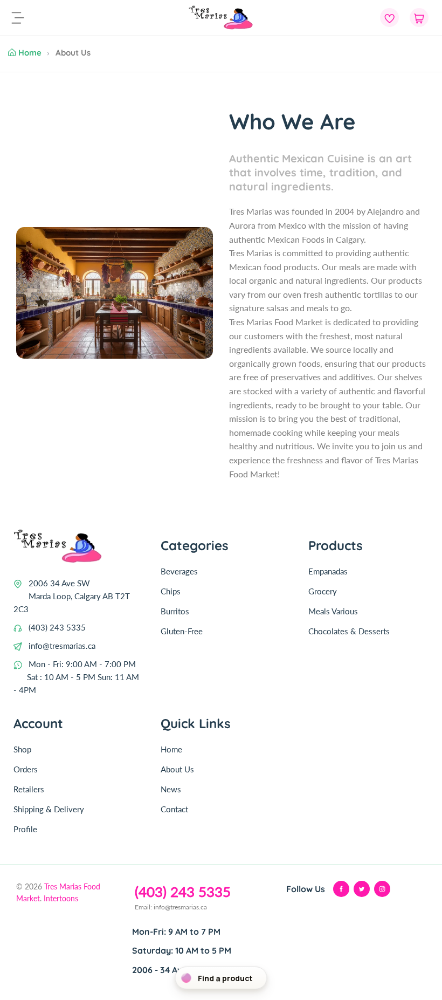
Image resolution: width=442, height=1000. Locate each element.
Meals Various (333, 611)
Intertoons (61, 898)
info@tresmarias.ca (62, 645)
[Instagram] (382, 889)
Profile (25, 829)
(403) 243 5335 (57, 627)
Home (30, 52)
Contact (174, 809)
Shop (22, 749)
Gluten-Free (182, 631)
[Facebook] (341, 889)
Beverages (179, 571)
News (171, 789)
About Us (177, 769)
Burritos (175, 611)
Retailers (28, 789)
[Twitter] (362, 889)
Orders (25, 769)
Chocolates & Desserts (349, 631)
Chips (171, 591)
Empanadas (328, 571)
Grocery (322, 591)
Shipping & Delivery (48, 809)
